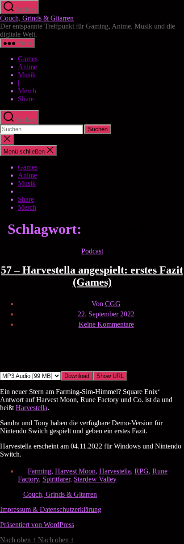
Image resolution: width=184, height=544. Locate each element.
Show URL (110, 376)
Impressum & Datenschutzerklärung (50, 509)
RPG (141, 471)
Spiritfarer (56, 479)
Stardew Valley (95, 479)
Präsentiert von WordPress (37, 524)
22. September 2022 (106, 314)
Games (28, 58)
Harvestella (31, 407)
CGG (113, 303)
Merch (27, 91)
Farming (39, 471)
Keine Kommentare (106, 324)
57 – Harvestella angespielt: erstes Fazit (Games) (92, 276)
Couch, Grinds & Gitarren (37, 18)
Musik (27, 75)
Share (26, 99)
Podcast (92, 251)
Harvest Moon (75, 471)
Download (76, 376)
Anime (27, 67)
